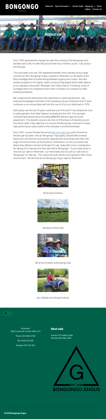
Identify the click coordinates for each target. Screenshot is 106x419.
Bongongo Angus (18, 413)
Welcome (49, 6)
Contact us (97, 9)
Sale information (62, 6)
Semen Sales (78, 6)
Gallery (88, 9)
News (99, 6)
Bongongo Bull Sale (61, 132)
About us (89, 6)
